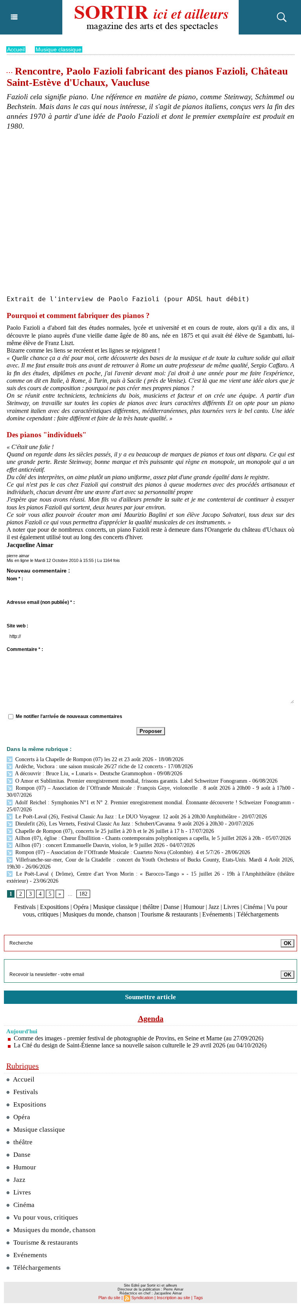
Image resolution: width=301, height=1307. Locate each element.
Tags (198, 1297)
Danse (171, 906)
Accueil (16, 49)
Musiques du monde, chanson (99, 914)
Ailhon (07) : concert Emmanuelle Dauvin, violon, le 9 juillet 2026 (89, 845)
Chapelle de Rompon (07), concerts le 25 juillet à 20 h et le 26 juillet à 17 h (99, 831)
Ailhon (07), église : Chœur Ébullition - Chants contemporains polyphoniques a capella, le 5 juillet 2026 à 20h (137, 838)
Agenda (150, 1018)
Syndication (142, 1297)
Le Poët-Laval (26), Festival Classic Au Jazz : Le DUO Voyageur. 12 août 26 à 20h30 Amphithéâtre (125, 817)
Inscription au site (173, 1297)
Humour (193, 906)
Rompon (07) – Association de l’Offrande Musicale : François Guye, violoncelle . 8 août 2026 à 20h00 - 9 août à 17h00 (152, 788)
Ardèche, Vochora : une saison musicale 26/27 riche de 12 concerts (88, 766)
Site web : (17, 626)
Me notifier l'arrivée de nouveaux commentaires (69, 716)
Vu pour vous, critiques (45, 1217)
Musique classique (59, 49)
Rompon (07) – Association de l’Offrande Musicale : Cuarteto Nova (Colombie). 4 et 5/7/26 (117, 852)
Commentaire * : (25, 649)
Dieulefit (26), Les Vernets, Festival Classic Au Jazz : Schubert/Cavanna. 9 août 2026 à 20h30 (118, 824)
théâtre (151, 906)
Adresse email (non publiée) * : (41, 602)
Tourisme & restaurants (169, 914)
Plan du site (109, 1297)
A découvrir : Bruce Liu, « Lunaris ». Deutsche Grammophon (83, 773)
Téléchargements (258, 914)
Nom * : (15, 579)
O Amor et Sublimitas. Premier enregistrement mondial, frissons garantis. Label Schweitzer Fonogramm (130, 781)
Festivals (25, 906)
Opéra (81, 906)
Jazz (214, 906)
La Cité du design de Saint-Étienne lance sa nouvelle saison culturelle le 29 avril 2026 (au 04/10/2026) (140, 1045)
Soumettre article (150, 997)
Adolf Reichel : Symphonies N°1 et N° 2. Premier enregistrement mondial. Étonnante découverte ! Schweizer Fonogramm (152, 802)
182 (83, 894)
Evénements (217, 914)
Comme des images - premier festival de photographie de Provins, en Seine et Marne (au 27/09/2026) (138, 1038)
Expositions (54, 906)
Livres (231, 906)
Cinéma (253, 906)
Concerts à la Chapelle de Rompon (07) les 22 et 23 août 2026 (83, 759)
